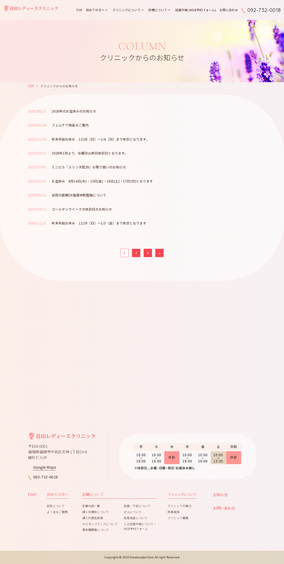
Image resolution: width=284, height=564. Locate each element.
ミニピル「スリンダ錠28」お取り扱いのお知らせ (89, 167)
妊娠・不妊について (137, 506)
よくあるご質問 (57, 512)
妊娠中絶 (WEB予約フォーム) (195, 10)
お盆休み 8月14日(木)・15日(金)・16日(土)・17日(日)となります (102, 181)
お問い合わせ (228, 10)
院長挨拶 (173, 512)
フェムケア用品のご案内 (70, 125)
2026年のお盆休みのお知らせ (74, 111)
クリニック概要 (178, 518)
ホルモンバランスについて (100, 524)
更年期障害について (95, 530)
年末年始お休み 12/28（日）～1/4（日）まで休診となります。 (100, 139)
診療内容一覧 (91, 506)
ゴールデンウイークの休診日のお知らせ (82, 209)
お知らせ (220, 495)
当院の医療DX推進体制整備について (79, 195)
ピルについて (133, 512)
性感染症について (135, 518)
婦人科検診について (95, 512)
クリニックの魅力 (179, 506)
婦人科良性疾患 (92, 518)
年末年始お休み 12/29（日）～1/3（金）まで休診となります (99, 223)
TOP (79, 10)
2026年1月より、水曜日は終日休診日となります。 (90, 153)
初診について (56, 506)
